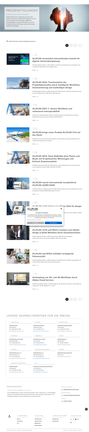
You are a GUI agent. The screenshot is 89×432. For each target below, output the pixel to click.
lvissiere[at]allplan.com (41, 344)
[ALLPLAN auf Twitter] (78, 420)
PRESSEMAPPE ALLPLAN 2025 (71, 389)
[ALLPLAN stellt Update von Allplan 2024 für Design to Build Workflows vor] (18, 208)
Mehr (34, 70)
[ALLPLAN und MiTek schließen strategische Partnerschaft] (18, 256)
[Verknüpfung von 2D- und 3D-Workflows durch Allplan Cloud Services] (18, 279)
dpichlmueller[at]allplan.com (18, 344)
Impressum (65, 430)
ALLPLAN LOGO (67, 401)
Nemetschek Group (28, 430)
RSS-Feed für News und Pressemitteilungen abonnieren (22, 41)
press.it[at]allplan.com (64, 344)
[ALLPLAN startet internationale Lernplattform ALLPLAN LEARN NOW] (18, 183)
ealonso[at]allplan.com (65, 356)
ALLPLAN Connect (38, 421)
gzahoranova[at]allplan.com (18, 358)
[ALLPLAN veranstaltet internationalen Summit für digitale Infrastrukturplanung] (18, 59)
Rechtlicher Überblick (72, 430)
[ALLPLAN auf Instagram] (71, 423)
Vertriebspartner (55, 421)
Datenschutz (80, 430)
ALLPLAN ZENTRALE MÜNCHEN (71, 395)
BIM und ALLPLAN (38, 425)
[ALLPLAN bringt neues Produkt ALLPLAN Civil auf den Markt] (18, 135)
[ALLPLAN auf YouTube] (76, 420)
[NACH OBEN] (86, 409)
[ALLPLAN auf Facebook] (73, 420)
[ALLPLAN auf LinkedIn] (71, 420)
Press (18, 423)
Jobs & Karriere (20, 421)
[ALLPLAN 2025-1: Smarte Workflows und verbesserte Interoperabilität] (18, 110)
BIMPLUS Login (38, 423)
